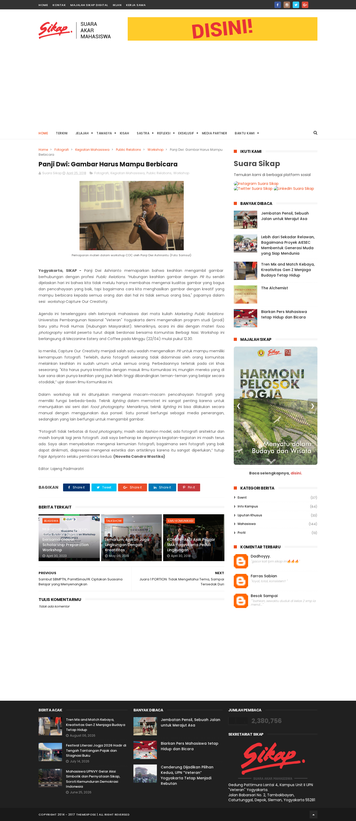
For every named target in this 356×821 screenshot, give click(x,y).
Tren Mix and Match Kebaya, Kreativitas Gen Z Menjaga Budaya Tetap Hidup (288, 270)
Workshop (155, 149)
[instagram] (287, 5)
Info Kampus (248, 506)
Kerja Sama (136, 5)
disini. (296, 473)
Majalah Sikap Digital (89, 5)
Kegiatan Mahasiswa (92, 149)
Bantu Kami (245, 133)
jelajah (82, 133)
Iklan (117, 5)
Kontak (59, 5)
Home (43, 5)
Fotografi (61, 149)
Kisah (124, 133)
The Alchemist (274, 288)
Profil (241, 532)
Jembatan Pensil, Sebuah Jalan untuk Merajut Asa (285, 216)
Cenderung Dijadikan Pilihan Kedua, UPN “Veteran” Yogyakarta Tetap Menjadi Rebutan (187, 775)
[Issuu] (314, 3)
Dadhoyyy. (261, 556)
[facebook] (277, 5)
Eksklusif (186, 133)
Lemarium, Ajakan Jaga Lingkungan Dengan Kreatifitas (127, 544)
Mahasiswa (247, 524)
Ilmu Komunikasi (180, 521)
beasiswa (51, 521)
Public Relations (128, 149)
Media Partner (214, 133)
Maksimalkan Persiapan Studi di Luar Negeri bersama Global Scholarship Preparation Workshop (65, 539)
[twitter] (296, 5)
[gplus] (305, 5)
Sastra (143, 133)
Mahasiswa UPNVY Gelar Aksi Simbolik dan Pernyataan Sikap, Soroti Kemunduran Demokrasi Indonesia (93, 779)
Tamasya (104, 133)
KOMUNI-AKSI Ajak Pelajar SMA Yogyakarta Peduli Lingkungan (191, 544)
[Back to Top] (313, 814)
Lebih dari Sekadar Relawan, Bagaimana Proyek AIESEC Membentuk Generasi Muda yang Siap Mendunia (288, 245)
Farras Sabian (264, 576)
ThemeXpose (86, 814)
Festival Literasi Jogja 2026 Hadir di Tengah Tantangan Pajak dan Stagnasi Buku (96, 750)
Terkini (62, 133)
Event (242, 497)
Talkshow (114, 521)
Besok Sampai (264, 596)
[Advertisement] (178, 87)
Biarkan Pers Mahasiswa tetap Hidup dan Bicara (284, 314)
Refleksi (163, 133)
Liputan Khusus (250, 515)
